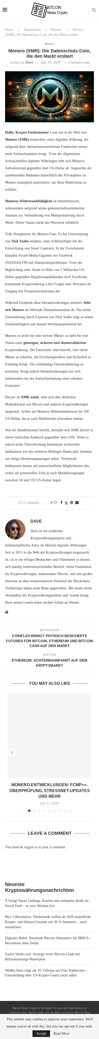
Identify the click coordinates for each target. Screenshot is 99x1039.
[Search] (93, 10)
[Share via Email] (77, 503)
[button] (12, 752)
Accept (41, 1033)
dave (29, 62)
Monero (56, 29)
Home (9, 29)
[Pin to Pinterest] (71, 503)
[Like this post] (55, 503)
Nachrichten (32, 29)
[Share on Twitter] (66, 503)
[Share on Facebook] (61, 503)
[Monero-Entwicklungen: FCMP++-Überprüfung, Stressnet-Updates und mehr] (49, 736)
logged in (31, 847)
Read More (61, 1033)
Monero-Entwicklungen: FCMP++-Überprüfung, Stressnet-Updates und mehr (49, 790)
